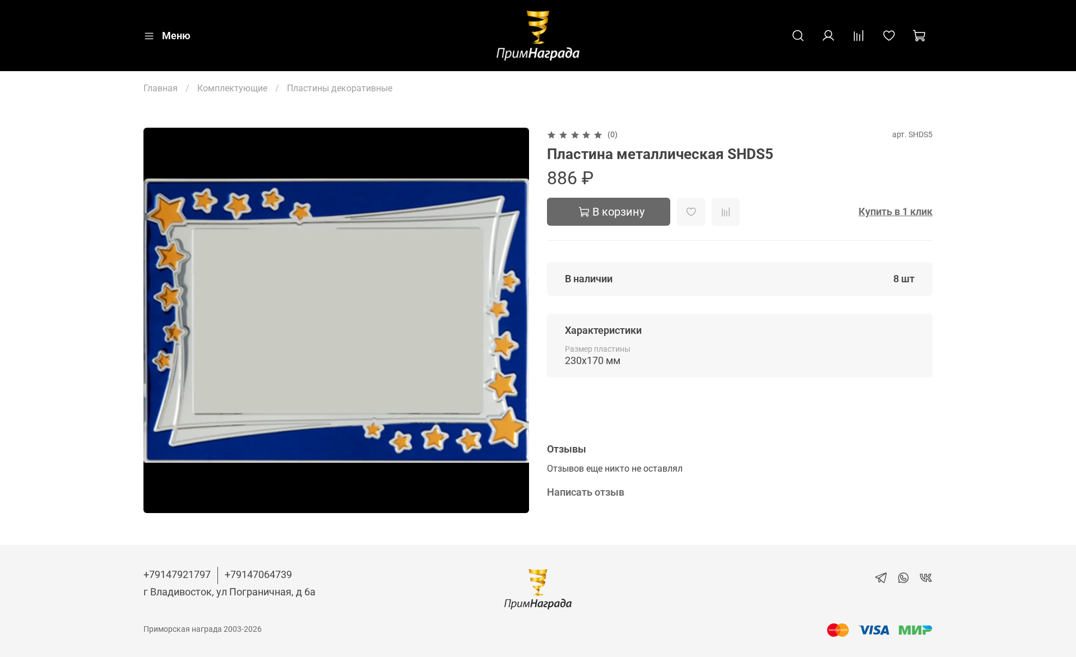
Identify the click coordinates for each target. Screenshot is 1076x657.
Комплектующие (232, 88)
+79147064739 (258, 574)
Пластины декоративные (339, 88)
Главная (160, 88)
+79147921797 (177, 574)
